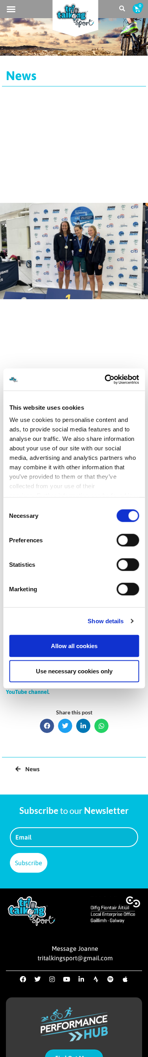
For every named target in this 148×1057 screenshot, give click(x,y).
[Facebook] (23, 979)
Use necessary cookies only (74, 670)
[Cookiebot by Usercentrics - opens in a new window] (105, 380)
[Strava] (96, 979)
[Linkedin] (81, 979)
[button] (11, 9)
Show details (106, 621)
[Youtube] (66, 979)
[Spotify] (110, 979)
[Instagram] (52, 979)
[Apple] (125, 979)
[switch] (127, 540)
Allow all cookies (74, 645)
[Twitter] (37, 979)
